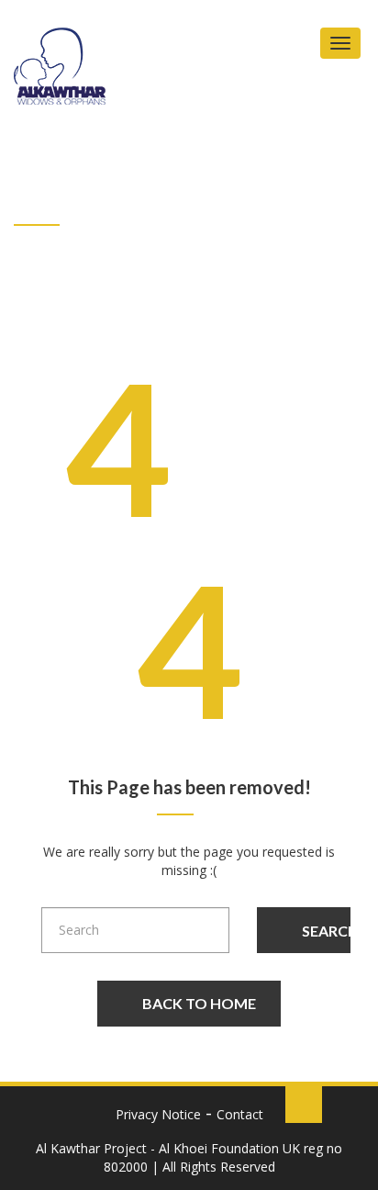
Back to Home (199, 1003)
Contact (240, 1114)
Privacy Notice (158, 1114)
